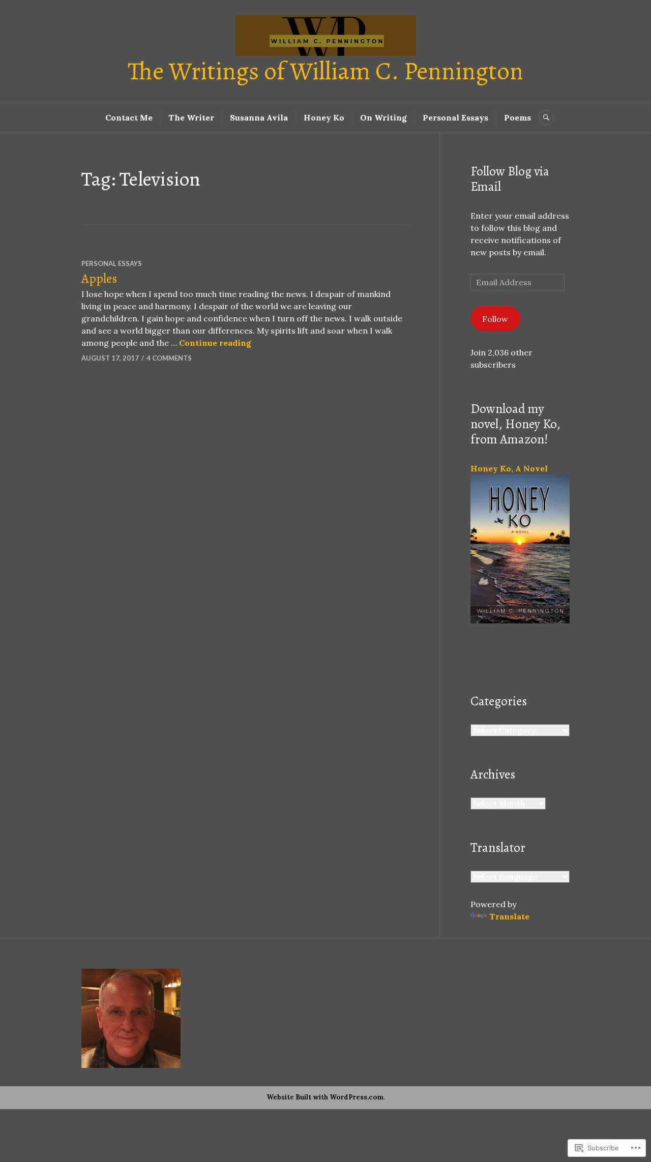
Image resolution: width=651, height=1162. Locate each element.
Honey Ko (324, 117)
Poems (517, 117)
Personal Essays (455, 117)
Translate (509, 916)
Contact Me (129, 117)
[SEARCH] (546, 117)
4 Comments (169, 358)
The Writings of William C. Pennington (325, 71)
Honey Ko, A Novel (509, 468)
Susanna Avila (259, 117)
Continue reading (215, 343)
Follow (495, 319)
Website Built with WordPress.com (325, 1097)
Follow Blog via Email (509, 179)
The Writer (191, 117)
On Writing (383, 117)
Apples (99, 278)
